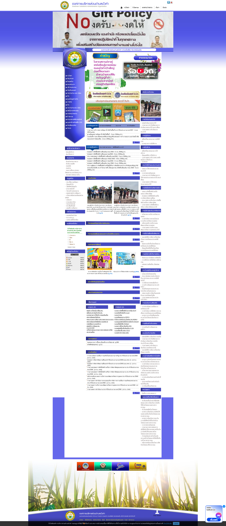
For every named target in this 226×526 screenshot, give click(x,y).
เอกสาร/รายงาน (147, 7)
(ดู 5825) (136, 271)
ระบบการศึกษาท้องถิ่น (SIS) (123, 326)
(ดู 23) (101, 213)
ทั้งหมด (137, 142)
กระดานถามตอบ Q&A (74, 108)
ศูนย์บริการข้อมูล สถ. (93, 326)
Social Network (70, 203)
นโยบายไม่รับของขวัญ (149, 273)
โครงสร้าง (70, 81)
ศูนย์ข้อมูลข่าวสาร (72, 99)
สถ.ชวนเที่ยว (91, 332)
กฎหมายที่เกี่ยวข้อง (72, 219)
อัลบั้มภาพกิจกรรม (73, 111)
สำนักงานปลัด (70, 163)
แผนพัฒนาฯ (71, 84)
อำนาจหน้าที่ (70, 188)
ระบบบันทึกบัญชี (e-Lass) (122, 313)
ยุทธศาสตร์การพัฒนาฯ (73, 193)
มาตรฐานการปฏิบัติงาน (149, 143)
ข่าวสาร (69, 102)
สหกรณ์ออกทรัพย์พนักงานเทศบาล (97, 321)
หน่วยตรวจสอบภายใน (73, 174)
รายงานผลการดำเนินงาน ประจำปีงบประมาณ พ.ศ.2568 (104, 389)
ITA (68, 96)
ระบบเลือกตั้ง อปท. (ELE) (122, 330)
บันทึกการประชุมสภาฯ (149, 393)
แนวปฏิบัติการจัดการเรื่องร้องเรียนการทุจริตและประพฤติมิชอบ (150, 239)
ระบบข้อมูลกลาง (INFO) (122, 317)
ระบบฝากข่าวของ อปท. (122, 332)
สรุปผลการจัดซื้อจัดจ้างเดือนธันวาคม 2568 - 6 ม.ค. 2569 (104, 163)
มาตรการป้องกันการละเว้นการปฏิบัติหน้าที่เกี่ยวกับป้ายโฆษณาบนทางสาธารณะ (150, 420)
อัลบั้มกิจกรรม (88, 520)
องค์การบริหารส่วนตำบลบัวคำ (90, 3)
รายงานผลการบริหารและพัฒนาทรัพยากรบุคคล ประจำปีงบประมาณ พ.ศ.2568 (111, 385)
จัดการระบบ (131, 520)
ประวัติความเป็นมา (72, 182)
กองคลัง (68, 166)
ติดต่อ (164, 7)
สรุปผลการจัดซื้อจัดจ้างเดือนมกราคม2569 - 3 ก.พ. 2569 (104, 161)
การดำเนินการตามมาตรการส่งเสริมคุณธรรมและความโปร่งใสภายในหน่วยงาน (150, 366)
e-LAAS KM (90, 328)
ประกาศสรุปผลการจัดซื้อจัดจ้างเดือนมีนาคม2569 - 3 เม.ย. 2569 (106, 156)
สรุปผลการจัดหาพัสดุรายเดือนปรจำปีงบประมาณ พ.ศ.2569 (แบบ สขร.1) (109, 360)
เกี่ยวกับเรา (70, 78)
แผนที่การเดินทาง (71, 208)
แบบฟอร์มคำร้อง (71, 215)
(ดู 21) (129, 215)
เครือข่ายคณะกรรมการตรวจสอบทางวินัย (99, 330)
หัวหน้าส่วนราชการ (72, 161)
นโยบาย (68, 199)
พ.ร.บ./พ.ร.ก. (70, 217)
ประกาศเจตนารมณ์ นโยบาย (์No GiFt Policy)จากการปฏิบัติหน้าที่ (150, 278)
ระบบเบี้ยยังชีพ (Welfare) (122, 324)
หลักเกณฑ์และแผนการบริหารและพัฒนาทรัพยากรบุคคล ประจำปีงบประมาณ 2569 (112, 376)
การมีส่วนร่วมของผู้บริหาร (150, 282)
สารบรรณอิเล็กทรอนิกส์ (74, 119)
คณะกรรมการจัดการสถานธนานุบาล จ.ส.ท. (100, 319)
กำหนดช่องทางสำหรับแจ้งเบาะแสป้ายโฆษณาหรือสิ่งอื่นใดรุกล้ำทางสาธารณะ (150, 438)
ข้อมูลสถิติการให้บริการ (149, 155)
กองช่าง (68, 168)
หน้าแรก (126, 7)
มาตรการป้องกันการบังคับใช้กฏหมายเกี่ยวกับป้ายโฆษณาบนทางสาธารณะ (150, 414)
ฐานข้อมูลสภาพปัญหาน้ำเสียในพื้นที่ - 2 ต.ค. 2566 (102, 134)
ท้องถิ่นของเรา (71, 90)
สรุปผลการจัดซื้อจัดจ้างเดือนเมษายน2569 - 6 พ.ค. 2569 (104, 154)
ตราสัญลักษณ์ (70, 205)
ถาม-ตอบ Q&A (71, 202)
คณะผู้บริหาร (70, 152)
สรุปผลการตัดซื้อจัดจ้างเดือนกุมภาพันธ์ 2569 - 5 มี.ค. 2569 (105, 158)
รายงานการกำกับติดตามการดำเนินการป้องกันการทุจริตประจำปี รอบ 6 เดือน (150, 341)
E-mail (125, 520)
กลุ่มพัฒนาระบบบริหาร (94, 324)
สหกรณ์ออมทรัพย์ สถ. (93, 317)
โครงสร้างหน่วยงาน (72, 191)
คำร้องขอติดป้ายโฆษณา (149, 409)
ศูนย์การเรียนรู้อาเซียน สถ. (95, 310)
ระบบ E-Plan (118, 315)
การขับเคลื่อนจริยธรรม (149, 386)
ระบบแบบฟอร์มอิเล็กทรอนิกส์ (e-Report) (127, 321)
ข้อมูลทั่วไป (69, 184)
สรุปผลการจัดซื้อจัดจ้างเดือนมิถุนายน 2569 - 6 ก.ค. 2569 (104, 151)
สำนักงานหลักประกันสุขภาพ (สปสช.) (126, 319)
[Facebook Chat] (214, 514)
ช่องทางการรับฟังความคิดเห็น (151, 257)
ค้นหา (157, 7)
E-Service (136, 7)
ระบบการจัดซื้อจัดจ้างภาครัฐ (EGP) (125, 310)
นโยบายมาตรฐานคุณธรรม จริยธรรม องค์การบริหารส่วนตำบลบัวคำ (150, 373)
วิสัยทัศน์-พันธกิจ (71, 186)
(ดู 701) (110, 273)
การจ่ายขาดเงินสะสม (148, 173)
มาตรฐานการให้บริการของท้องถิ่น (97, 315)
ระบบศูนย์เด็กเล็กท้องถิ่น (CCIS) (124, 328)
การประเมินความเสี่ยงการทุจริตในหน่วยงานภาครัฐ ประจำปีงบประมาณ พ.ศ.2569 (112, 355)
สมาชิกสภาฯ (70, 154)
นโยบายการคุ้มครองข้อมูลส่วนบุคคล (115, 520)
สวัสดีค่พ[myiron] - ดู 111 (94, 344)
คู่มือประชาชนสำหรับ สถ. (95, 313)
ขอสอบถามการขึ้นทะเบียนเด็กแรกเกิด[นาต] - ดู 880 (103, 342)
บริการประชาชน (71, 87)
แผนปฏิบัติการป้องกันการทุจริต (151, 336)
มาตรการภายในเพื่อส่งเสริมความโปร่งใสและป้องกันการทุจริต (150, 317)
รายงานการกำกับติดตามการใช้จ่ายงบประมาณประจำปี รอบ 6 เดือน (151, 177)
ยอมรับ (176, 523)
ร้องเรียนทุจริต (71, 125)
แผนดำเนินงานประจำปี (149, 123)
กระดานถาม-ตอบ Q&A (74, 93)
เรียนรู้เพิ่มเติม (167, 523)
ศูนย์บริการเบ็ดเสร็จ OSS (74, 122)
